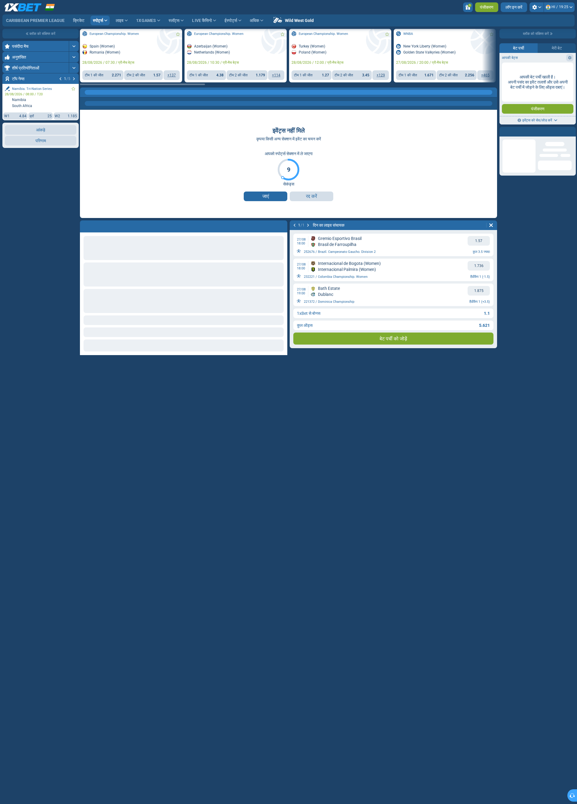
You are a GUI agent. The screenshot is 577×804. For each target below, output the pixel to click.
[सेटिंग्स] (537, 7)
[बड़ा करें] (74, 46)
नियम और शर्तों (565, 103)
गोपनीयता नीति (514, 107)
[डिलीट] (491, 225)
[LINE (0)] (86, 92)
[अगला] (74, 78)
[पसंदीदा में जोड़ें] (73, 89)
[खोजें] (492, 92)
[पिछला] (60, 78)
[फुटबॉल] (97, 92)
